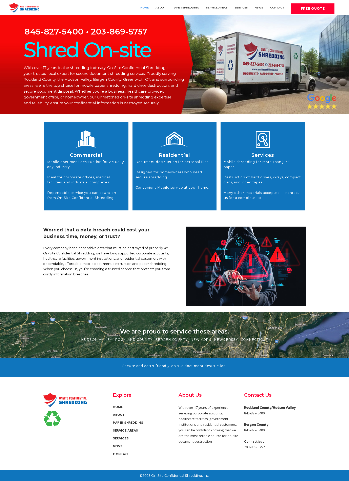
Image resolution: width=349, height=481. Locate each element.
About (119, 415)
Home (118, 407)
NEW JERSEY (226, 340)
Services (262, 155)
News (117, 446)
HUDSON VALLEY (96, 340)
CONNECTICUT (254, 340)
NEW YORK (201, 340)
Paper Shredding (128, 422)
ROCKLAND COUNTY (133, 340)
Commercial (86, 155)
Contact (121, 454)
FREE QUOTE (313, 8)
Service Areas (125, 430)
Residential (174, 155)
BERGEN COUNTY (171, 340)
